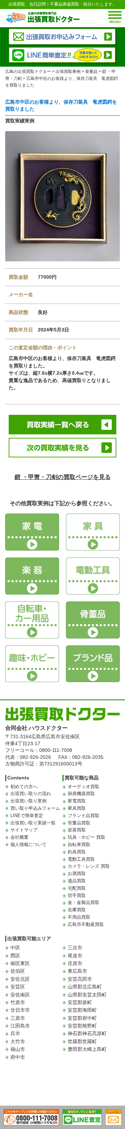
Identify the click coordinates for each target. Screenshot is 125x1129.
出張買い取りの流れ (30, 793)
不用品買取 (79, 917)
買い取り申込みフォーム (35, 808)
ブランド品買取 (83, 815)
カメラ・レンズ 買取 (89, 866)
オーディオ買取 (83, 786)
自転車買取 (79, 844)
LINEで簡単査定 (26, 815)
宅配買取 (77, 888)
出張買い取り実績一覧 (33, 822)
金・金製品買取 (83, 902)
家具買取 (77, 808)
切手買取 (77, 895)
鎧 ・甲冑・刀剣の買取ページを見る (63, 477)
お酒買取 (77, 873)
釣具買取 (77, 851)
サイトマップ (24, 829)
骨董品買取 (79, 822)
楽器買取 (77, 829)
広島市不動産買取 (86, 924)
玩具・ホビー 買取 (86, 837)
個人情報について (28, 844)
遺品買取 (77, 880)
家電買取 (77, 800)
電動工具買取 (81, 859)
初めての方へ (24, 786)
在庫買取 (77, 909)
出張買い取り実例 (28, 800)
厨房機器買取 (81, 793)
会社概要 (19, 837)
